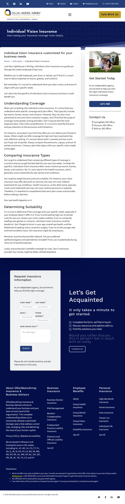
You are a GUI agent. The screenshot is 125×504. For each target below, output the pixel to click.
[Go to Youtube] (27, 4)
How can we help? (28, 326)
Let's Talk (105, 104)
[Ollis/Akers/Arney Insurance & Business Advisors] (22, 14)
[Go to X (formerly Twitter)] (7, 4)
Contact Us (77, 349)
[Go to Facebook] (14, 4)
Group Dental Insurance (79, 414)
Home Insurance (106, 407)
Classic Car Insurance (104, 419)
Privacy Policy (12, 436)
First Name (25, 302)
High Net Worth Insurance (106, 400)
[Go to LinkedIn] (21, 4)
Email (22, 313)
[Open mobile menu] (69, 14)
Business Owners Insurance (55, 401)
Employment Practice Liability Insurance (55, 428)
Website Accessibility (30, 436)
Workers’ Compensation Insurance (54, 416)
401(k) (76, 399)
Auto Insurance (106, 412)
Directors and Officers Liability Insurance (55, 440)
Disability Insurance (82, 429)
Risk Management (55, 408)
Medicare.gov (17, 476)
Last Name (40, 302)
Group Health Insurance (79, 406)
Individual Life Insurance (105, 428)
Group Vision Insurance (79, 423)
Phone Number (39, 314)
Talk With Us (110, 14)
